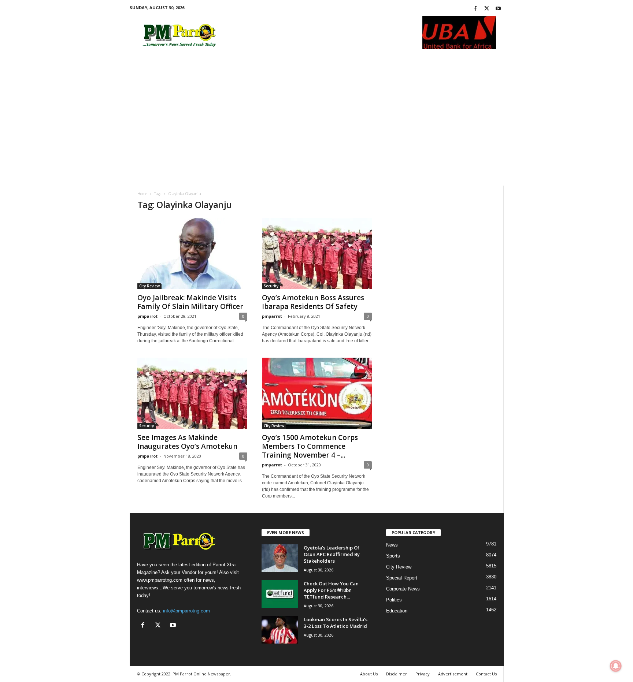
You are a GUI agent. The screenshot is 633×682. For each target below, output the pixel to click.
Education (396, 611)
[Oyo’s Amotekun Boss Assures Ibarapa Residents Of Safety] (317, 253)
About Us (369, 674)
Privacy (422, 674)
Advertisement (452, 674)
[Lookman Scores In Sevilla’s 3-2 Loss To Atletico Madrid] (280, 630)
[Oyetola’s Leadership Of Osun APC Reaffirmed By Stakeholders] (280, 558)
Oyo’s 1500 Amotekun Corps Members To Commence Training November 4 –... (310, 446)
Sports (393, 556)
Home (142, 193)
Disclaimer (396, 674)
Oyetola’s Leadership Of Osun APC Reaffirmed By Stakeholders (332, 554)
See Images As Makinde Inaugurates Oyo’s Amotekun (187, 442)
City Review (149, 285)
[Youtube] (498, 9)
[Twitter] (486, 9)
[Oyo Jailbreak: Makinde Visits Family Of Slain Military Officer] (192, 253)
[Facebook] (475, 9)
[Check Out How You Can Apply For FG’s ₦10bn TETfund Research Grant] (280, 594)
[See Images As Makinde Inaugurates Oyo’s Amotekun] (192, 393)
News (392, 545)
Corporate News (403, 589)
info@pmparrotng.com (186, 611)
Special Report (401, 578)
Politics (394, 600)
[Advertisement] (317, 130)
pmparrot (147, 316)
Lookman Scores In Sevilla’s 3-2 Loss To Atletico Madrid (335, 622)
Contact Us (486, 674)
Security (271, 285)
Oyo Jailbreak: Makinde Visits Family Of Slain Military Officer (190, 302)
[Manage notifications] (616, 666)
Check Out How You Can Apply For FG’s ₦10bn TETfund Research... (331, 590)
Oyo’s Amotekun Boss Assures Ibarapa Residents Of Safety (313, 302)
